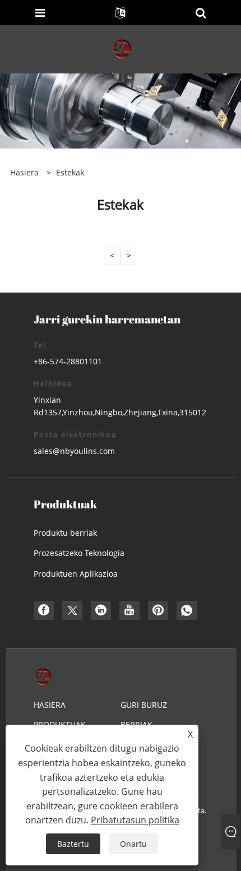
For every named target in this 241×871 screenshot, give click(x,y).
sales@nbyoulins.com (74, 451)
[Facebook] (44, 610)
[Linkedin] (101, 610)
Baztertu (73, 843)
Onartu (133, 843)
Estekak (70, 172)
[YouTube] (129, 610)
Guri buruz (144, 704)
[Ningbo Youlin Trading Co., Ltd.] (122, 48)
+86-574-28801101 (68, 361)
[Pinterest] (158, 610)
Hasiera (50, 704)
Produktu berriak (65, 532)
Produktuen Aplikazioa (76, 573)
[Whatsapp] (187, 610)
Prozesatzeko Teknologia (79, 553)
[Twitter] (72, 610)
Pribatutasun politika (135, 820)
